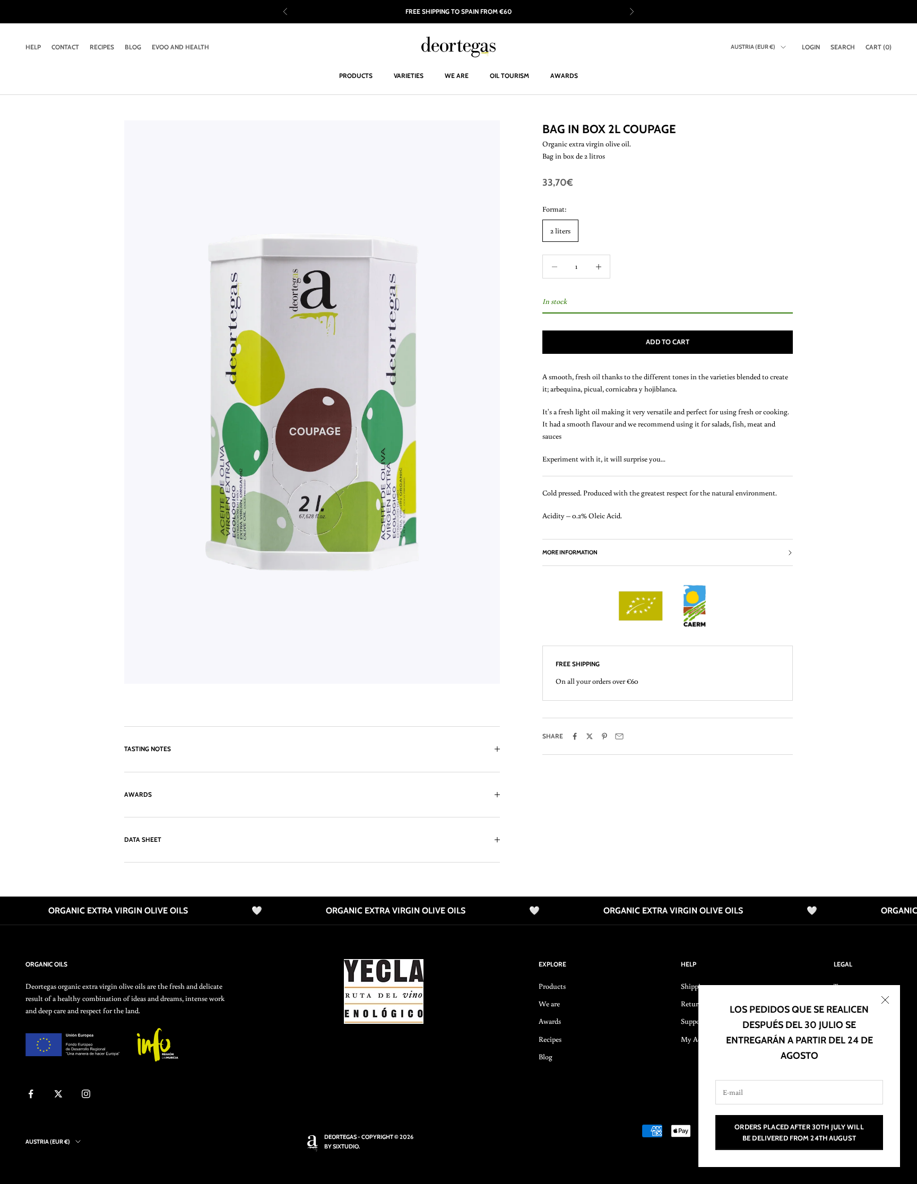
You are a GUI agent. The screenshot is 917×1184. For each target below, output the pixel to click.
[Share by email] (619, 736)
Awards (564, 76)
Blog (133, 47)
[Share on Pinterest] (604, 736)
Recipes (102, 47)
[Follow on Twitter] (58, 1094)
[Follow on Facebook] (30, 1094)
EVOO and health (180, 47)
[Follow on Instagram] (86, 1094)
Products (356, 76)
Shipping (694, 986)
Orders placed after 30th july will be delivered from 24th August (798, 1132)
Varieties (408, 76)
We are (457, 76)
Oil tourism (509, 76)
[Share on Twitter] (589, 736)
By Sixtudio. (342, 1146)
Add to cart (667, 341)
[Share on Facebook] (574, 736)
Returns (693, 1003)
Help (33, 47)
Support (693, 1021)
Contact (65, 47)
